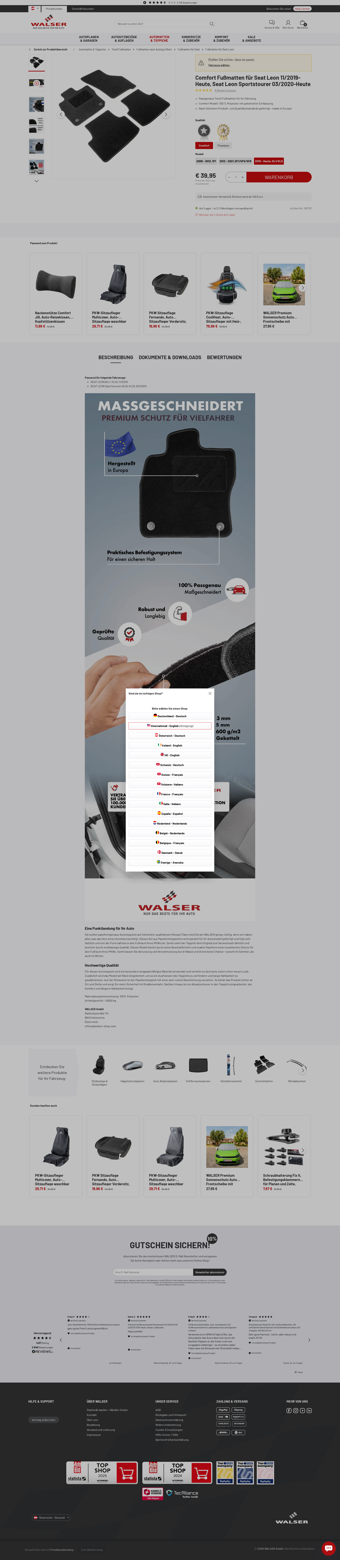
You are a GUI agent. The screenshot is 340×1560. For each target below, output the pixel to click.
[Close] (210, 693)
